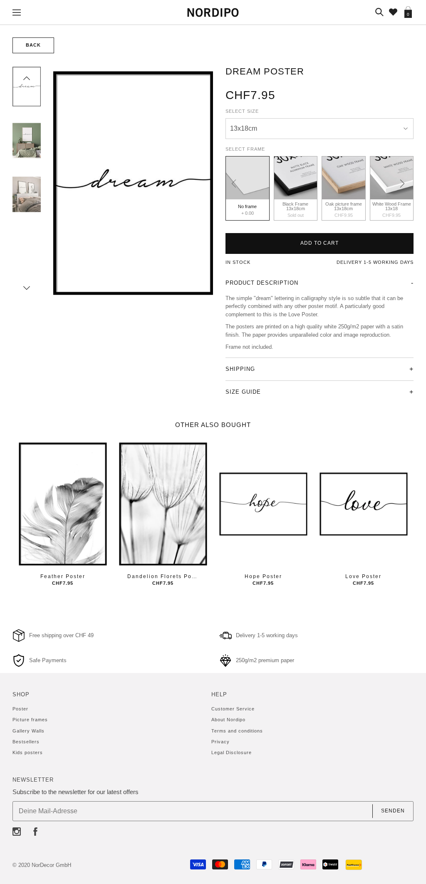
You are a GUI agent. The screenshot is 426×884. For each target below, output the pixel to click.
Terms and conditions (237, 730)
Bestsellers (26, 741)
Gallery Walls (28, 730)
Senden (393, 811)
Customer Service (233, 708)
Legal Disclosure (231, 752)
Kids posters (27, 752)
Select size (242, 111)
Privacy (220, 741)
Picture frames (30, 719)
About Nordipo (228, 719)
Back (33, 44)
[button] (26, 78)
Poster (20, 708)
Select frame (245, 149)
